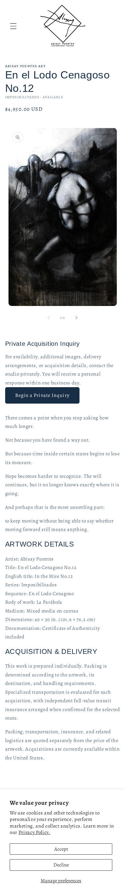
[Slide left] (48, 318)
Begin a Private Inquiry (42, 395)
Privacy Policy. (34, 832)
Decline (61, 864)
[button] (13, 26)
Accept (61, 849)
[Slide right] (76, 318)
